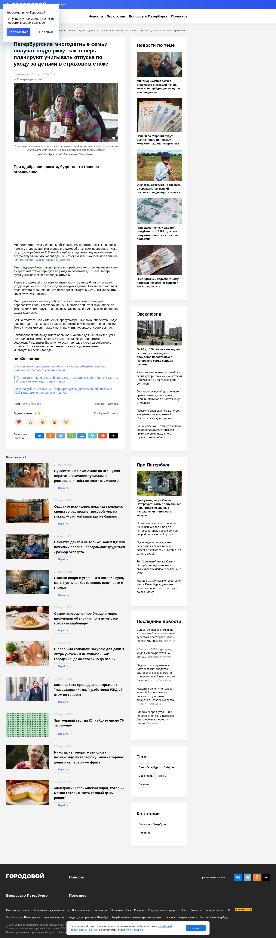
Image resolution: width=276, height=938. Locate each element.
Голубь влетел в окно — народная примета (136, 917)
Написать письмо (214, 910)
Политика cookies (121, 910)
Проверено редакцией (29, 79)
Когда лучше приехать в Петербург (89, 917)
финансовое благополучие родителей (44, 260)
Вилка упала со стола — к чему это (44, 917)
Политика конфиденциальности (51, 910)
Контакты (196, 910)
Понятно (196, 928)
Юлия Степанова (31, 403)
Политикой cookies (131, 929)
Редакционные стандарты (162, 910)
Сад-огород (145, 775)
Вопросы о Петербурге (148, 16)
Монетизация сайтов (17, 910)
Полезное (179, 16)
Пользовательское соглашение (90, 910)
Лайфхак (169, 767)
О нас (184, 910)
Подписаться (18, 32)
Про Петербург (153, 464)
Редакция (139, 910)
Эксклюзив (116, 16)
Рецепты (144, 784)
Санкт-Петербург (149, 767)
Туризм (162, 775)
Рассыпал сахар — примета (181, 917)
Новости (96, 16)
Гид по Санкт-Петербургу (214, 917)
